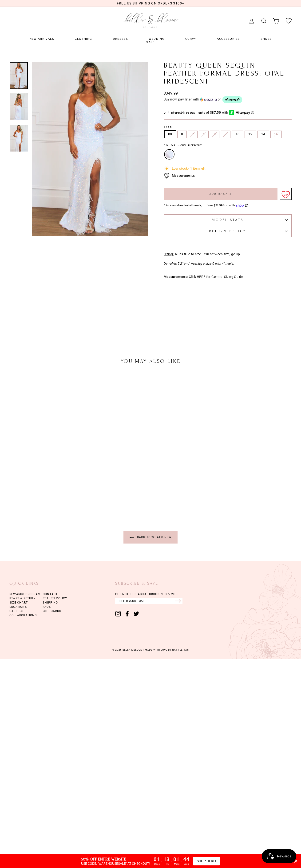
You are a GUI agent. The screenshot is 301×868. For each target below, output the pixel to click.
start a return (22, 598)
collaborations (23, 615)
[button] (228, 100)
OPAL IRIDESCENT (169, 154)
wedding (157, 38)
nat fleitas (180, 649)
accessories (228, 38)
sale (150, 42)
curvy (190, 38)
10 (238, 134)
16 (276, 134)
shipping (50, 602)
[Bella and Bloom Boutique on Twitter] (136, 613)
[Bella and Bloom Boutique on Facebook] (127, 613)
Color (183, 145)
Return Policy (227, 231)
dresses (120, 38)
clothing (83, 38)
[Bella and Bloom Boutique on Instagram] (118, 613)
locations (18, 606)
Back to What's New (154, 537)
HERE (201, 277)
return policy (55, 598)
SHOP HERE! (206, 861)
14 (263, 134)
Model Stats (228, 220)
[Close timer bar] (296, 861)
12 (250, 134)
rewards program (24, 594)
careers (16, 611)
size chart (18, 602)
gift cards (52, 611)
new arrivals (41, 38)
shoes (266, 38)
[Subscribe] (178, 601)
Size (168, 126)
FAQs (47, 606)
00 (170, 134)
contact (50, 594)
